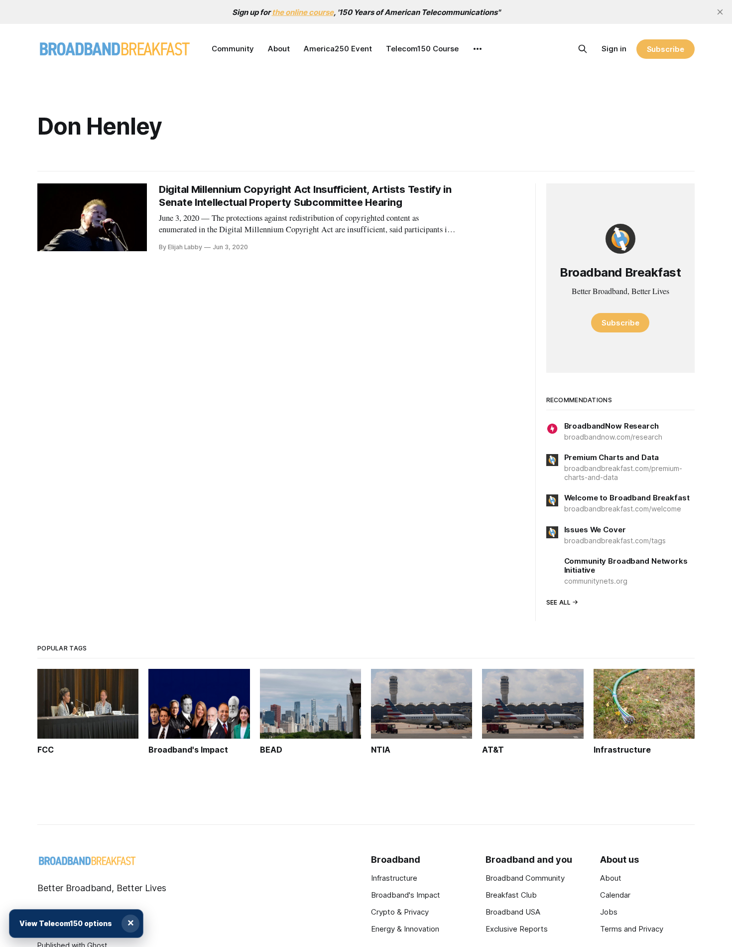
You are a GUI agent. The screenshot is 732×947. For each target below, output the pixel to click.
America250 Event (338, 48)
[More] (478, 49)
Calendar (615, 895)
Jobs (608, 912)
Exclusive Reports (517, 929)
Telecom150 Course (422, 48)
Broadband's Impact (405, 895)
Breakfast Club (511, 895)
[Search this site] (583, 49)
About (279, 48)
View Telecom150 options (65, 923)
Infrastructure (394, 878)
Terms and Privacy (631, 929)
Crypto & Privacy (400, 912)
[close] (720, 12)
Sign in (614, 48)
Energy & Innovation (405, 929)
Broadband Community (525, 878)
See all (558, 602)
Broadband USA (513, 912)
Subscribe (665, 49)
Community (233, 48)
